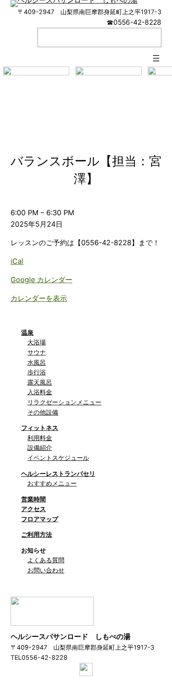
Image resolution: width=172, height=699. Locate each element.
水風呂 (36, 362)
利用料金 (39, 437)
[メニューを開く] (156, 58)
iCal (17, 261)
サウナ (36, 352)
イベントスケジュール (58, 457)
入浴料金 (39, 392)
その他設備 (42, 412)
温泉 (27, 332)
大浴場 (36, 342)
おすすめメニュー (52, 483)
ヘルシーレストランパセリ (58, 473)
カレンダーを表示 (39, 298)
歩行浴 (36, 372)
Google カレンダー (41, 279)
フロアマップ (39, 519)
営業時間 (33, 499)
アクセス (33, 508)
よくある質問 (45, 560)
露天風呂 (39, 382)
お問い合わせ (45, 570)
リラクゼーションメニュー (64, 402)
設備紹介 (39, 447)
